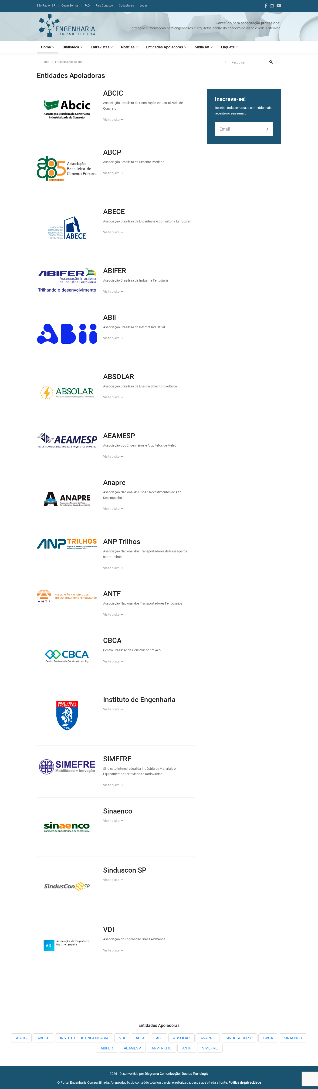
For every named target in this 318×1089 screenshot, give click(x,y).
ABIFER (114, 271)
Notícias (128, 47)
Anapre (114, 482)
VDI (108, 929)
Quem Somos (69, 5)
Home (46, 47)
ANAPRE (207, 1038)
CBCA (112, 640)
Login (143, 5)
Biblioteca (71, 47)
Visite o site (111, 119)
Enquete (228, 47)
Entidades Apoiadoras (164, 47)
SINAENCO (293, 1038)
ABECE (114, 212)
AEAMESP (119, 436)
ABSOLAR (118, 377)
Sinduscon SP (124, 870)
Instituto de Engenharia (139, 700)
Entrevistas (100, 47)
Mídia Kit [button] (202, 47)
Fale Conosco (104, 5)
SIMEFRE (117, 759)
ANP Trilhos (121, 542)
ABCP (112, 152)
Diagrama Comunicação (162, 1074)
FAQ (87, 5)
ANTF (112, 594)
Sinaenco (117, 811)
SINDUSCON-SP (239, 1038)
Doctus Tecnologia (195, 1074)
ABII (109, 317)
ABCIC (113, 93)
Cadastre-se (126, 5)
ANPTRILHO (162, 1048)
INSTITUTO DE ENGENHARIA (84, 1038)
